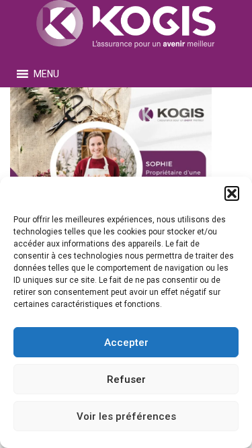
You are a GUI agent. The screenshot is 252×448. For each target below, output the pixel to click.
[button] (232, 193)
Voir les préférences (126, 416)
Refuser (126, 379)
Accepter (126, 343)
